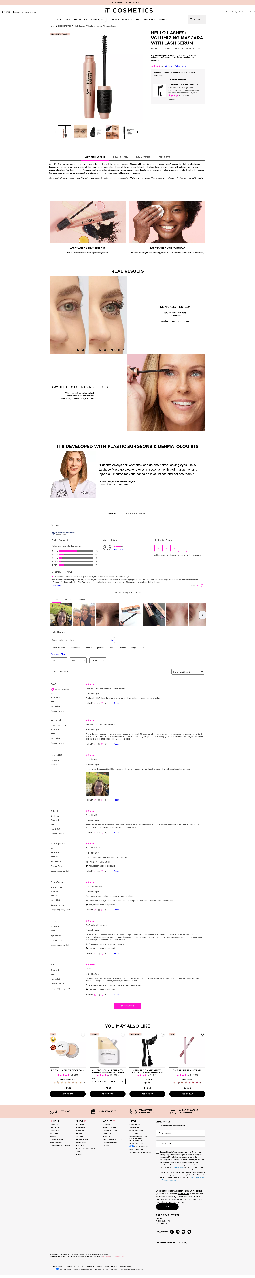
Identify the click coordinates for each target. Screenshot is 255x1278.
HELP (55, 1121)
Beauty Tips (107, 1136)
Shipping (53, 1136)
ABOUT (109, 1121)
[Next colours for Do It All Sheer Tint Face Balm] (84, 1082)
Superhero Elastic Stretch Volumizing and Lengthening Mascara (184, 85)
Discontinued (81, 1154)
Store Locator (108, 1133)
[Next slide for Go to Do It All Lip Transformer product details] (202, 1050)
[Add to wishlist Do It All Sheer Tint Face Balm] (83, 1034)
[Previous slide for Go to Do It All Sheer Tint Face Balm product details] (52, 1050)
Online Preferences (136, 1130)
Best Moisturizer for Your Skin (113, 1139)
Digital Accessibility (136, 1140)
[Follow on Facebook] (172, 1232)
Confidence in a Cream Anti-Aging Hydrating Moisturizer (108, 1071)
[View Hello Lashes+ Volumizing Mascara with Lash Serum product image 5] (128, 132)
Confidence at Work (110, 1130)
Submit (167, 1207)
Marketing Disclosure (189, 1196)
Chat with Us (54, 1128)
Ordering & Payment (57, 1139)
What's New (80, 1130)
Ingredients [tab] (164, 157)
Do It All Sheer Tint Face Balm (67, 1070)
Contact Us (54, 1125)
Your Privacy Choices (141, 1146)
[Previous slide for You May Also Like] (47, 1064)
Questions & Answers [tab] (136, 514)
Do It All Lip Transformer (187, 1070)
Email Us (159, 1218)
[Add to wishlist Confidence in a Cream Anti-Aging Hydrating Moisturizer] (122, 1034)
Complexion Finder (110, 1142)
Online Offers (81, 1142)
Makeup (79, 1133)
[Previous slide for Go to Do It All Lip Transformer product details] (172, 1050)
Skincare (79, 1136)
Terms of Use (134, 1128)
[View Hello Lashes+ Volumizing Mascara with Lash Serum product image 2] (80, 132)
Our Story (106, 1125)
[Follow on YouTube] (183, 1232)
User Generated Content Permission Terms (138, 1137)
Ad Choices (133, 1133)
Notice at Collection (136, 1149)
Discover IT (80, 1145)
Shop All (79, 1151)
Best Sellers (80, 1128)
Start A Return (55, 1133)
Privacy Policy (134, 1125)
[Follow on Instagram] (178, 1232)
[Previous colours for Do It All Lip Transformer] (171, 1082)
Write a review (180, 66)
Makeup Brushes (82, 1139)
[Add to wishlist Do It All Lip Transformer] (202, 1034)
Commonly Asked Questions (60, 1145)
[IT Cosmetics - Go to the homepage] (129, 10)
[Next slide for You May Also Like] (208, 1064)
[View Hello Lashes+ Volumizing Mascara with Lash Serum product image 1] (64, 132)
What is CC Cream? (110, 1128)
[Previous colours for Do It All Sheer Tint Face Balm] (51, 1082)
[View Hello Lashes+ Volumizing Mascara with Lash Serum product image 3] (96, 132)
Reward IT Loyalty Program (86, 1148)
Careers (106, 1145)
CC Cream (80, 1125)
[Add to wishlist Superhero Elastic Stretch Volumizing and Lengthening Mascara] (162, 1034)
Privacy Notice (197, 1199)
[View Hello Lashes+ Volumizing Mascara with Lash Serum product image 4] (112, 132)
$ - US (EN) (6, 12)
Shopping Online (56, 1142)
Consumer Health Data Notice (140, 1152)
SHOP (81, 1121)
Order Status (54, 1130)
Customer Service (30, 12)
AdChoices (106, 1256)
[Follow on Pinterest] (189, 1232)
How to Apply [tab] (120, 157)
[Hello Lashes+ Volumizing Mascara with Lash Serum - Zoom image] (96, 76)
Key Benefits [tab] (143, 157)
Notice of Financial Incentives (172, 1202)
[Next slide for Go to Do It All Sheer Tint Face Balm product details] (83, 1050)
